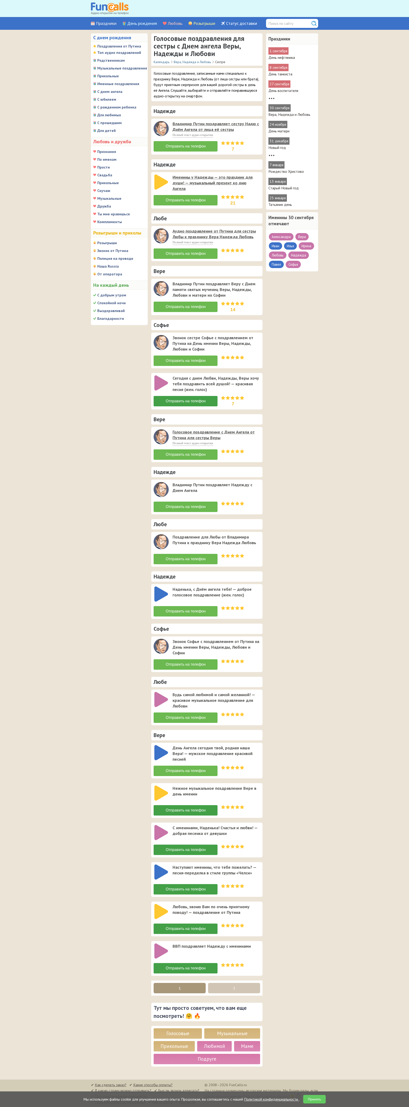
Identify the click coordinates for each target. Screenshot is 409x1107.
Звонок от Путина (112, 250)
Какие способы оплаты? (153, 1084)
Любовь (175, 23)
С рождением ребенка (116, 107)
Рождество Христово (286, 171)
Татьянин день (280, 204)
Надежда (298, 255)
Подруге (207, 1059)
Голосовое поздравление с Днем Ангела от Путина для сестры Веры (214, 434)
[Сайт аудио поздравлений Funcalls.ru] (110, 8)
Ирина (306, 246)
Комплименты (109, 221)
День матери (278, 131)
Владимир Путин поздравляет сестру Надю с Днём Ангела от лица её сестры (216, 126)
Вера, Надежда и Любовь (289, 114)
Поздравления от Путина (119, 46)
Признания (106, 151)
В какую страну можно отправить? (123, 1090)
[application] (162, 129)
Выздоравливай (111, 310)
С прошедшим (109, 122)
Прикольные (108, 76)
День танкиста (280, 74)
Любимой (214, 1046)
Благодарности (110, 318)
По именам (106, 159)
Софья (293, 264)
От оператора (109, 274)
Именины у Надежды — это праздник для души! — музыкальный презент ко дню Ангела (213, 182)
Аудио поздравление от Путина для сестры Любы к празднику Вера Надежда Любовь (214, 233)
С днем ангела (109, 91)
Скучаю (103, 190)
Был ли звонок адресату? (178, 1090)
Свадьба (104, 175)
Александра (281, 236)
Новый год (277, 147)
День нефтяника (281, 57)
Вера (302, 236)
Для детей (106, 130)
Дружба (104, 206)
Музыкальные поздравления (122, 68)
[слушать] (161, 128)
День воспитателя (283, 90)
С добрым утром (111, 295)
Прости (103, 167)
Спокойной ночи (111, 302)
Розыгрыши (204, 23)
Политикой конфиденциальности (271, 1099)
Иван (275, 246)
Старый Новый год (283, 188)
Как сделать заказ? (110, 1084)
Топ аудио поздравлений (119, 52)
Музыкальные (109, 198)
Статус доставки (241, 23)
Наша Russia (108, 266)
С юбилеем (106, 99)
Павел (276, 264)
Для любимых (109, 115)
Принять (314, 1099)
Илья (290, 246)
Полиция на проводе (115, 258)
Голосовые (177, 1033)
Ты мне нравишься (113, 214)
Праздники (106, 23)
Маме (247, 1046)
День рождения (142, 23)
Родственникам (111, 60)
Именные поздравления (118, 83)
